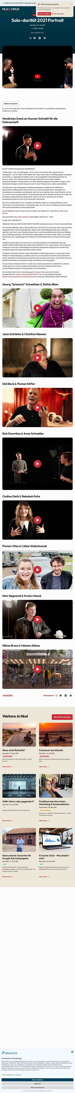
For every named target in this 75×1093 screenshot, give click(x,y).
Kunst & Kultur (7, 695)
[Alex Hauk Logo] (11, 10)
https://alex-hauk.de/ (21, 217)
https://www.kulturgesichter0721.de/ (29, 274)
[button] (37, 145)
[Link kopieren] (29, 38)
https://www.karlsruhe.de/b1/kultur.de (16, 277)
